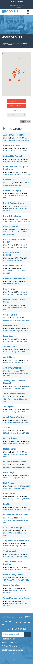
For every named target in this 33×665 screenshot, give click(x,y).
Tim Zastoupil (9, 551)
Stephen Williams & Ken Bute (16, 540)
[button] (19, 57)
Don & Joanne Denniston (14, 278)
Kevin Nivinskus (10, 438)
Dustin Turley (9, 289)
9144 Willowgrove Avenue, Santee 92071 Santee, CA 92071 (16, 232)
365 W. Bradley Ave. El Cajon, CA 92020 (16, 174)
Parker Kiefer (9, 493)
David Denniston (10, 226)
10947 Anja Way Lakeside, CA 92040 (15, 422)
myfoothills (6, 617)
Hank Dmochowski (11, 325)
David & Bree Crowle (12, 216)
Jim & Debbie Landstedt (14, 393)
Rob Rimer (7, 504)
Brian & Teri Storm (11, 145)
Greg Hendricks (10, 315)
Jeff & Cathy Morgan (12, 368)
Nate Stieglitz (9, 472)
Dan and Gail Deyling (12, 190)
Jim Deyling (8, 406)
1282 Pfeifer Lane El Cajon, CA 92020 (16, 140)
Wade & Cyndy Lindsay (13, 575)
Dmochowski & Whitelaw (14, 265)
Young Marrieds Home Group (16, 598)
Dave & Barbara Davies (13, 203)
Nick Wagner (9, 483)
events (19, 617)
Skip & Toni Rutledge (12, 527)
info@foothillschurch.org (12, 650)
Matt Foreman (9, 449)
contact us (27, 617)
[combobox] (16, 101)
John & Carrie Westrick (13, 417)
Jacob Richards (10, 346)
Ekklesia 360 (16, 660)
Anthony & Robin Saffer (13, 135)
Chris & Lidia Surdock (12, 156)
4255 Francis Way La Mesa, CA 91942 (16, 580)
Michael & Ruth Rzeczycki (14, 462)
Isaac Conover (9, 336)
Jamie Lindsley (10, 357)
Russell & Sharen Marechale (15, 515)
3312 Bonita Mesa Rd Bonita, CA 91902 (16, 467)
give (13, 617)
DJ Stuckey (8, 180)
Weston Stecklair (11, 585)
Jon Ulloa (7, 428)
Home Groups (15, 43)
